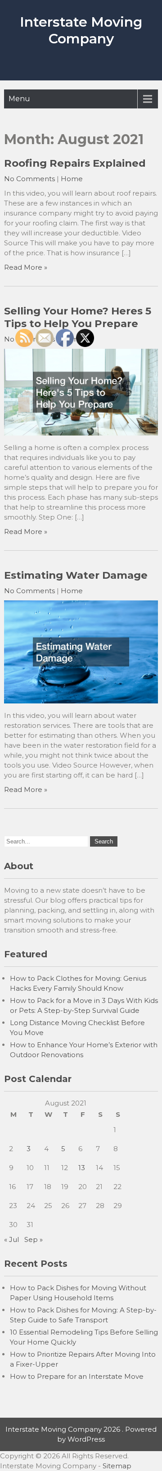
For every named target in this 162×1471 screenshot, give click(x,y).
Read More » (25, 267)
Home (72, 178)
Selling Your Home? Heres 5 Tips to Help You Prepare (77, 317)
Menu (19, 98)
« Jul (11, 1239)
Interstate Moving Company (81, 30)
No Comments (29, 178)
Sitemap (117, 1466)
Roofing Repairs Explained (75, 163)
